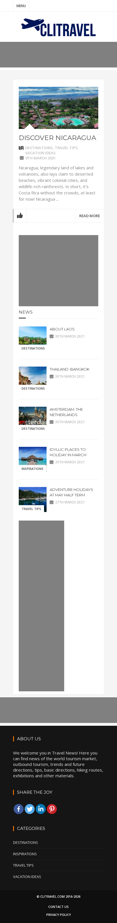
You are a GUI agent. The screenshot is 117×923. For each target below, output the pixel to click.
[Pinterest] (52, 809)
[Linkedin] (41, 809)
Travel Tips (66, 147)
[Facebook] (19, 809)
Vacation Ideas (40, 152)
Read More (89, 215)
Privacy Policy (58, 914)
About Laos (62, 329)
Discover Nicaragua (57, 138)
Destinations (39, 147)
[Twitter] (30, 809)
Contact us (58, 907)
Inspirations (32, 468)
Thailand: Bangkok (69, 369)
